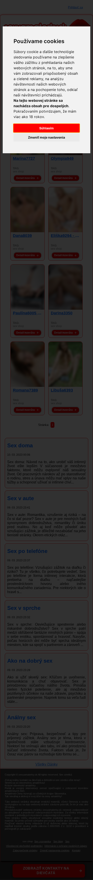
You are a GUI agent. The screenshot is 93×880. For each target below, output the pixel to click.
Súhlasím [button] (46, 128)
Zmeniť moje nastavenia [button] (46, 137)
